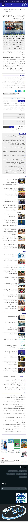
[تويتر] (16, 91)
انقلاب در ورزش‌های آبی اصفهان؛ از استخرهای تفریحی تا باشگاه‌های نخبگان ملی (15, 163)
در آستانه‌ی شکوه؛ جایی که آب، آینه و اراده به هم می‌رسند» (15, 78)
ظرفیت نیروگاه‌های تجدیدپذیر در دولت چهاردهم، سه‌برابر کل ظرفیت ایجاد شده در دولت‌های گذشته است (10, 370)
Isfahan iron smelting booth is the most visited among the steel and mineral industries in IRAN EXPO (10, 246)
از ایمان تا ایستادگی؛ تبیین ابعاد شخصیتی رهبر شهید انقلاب (14, 85)
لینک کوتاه (18, 93)
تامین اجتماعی (6, 68)
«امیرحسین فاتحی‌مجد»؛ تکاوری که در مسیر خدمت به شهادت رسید (14, 156)
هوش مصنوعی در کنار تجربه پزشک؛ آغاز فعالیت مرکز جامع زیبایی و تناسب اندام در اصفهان (14, 143)
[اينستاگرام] (2, 1)
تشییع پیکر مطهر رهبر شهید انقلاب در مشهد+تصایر (16, 408)
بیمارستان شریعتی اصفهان (16, 98)
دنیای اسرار (18, 57)
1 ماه (15, 406)
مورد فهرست (13, 1)
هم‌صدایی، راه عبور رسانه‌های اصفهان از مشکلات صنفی (15, 80)
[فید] (7, 1)
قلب (11, 61)
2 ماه (17, 422)
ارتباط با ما (22, 1)
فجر (24, 59)
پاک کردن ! (6, 127)
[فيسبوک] (19, 91)
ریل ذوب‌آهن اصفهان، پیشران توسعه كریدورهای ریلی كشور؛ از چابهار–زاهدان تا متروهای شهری (15, 171)
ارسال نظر (11, 127)
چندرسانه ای (23, 313)
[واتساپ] (24, 91)
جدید (21, 376)
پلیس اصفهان (13, 471)
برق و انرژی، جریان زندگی (13, 333)
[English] (3, 458)
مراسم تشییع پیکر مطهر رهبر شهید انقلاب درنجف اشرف (15, 410)
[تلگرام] (21, 91)
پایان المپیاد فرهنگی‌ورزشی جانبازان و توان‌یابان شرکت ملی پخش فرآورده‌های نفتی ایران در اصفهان (10, 302)
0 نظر (11, 11)
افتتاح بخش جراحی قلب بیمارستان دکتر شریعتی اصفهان (14, 17)
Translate (2, 462)
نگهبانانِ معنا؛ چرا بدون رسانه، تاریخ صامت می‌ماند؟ (14, 160)
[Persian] (1, 458)
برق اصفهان (11, 474)
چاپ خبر (6, 11)
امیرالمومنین (13, 59)
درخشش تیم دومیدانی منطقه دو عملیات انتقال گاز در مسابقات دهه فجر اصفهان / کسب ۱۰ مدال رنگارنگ (10, 267)
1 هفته (15, 403)
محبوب (13, 376)
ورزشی (24, 251)
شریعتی (23, 64)
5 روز (15, 399)
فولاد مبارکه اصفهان (21, 474)
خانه (25, 1)
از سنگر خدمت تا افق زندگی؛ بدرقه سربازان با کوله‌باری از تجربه (14, 87)
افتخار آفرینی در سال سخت (12, 316)
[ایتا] (4, 1)
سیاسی (24, 393)
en (25, 176)
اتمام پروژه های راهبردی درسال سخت (11, 322)
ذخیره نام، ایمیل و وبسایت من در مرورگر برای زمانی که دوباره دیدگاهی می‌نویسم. (18, 128)
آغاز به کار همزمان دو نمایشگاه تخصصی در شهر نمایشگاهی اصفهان (15, 167)
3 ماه (11, 426)
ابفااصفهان (23, 477)
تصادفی (6, 376)
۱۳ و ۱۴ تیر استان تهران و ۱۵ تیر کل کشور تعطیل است (15, 417)
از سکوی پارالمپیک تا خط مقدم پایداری (10, 357)
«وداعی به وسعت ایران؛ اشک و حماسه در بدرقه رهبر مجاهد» (14, 413)
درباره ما (17, 1)
